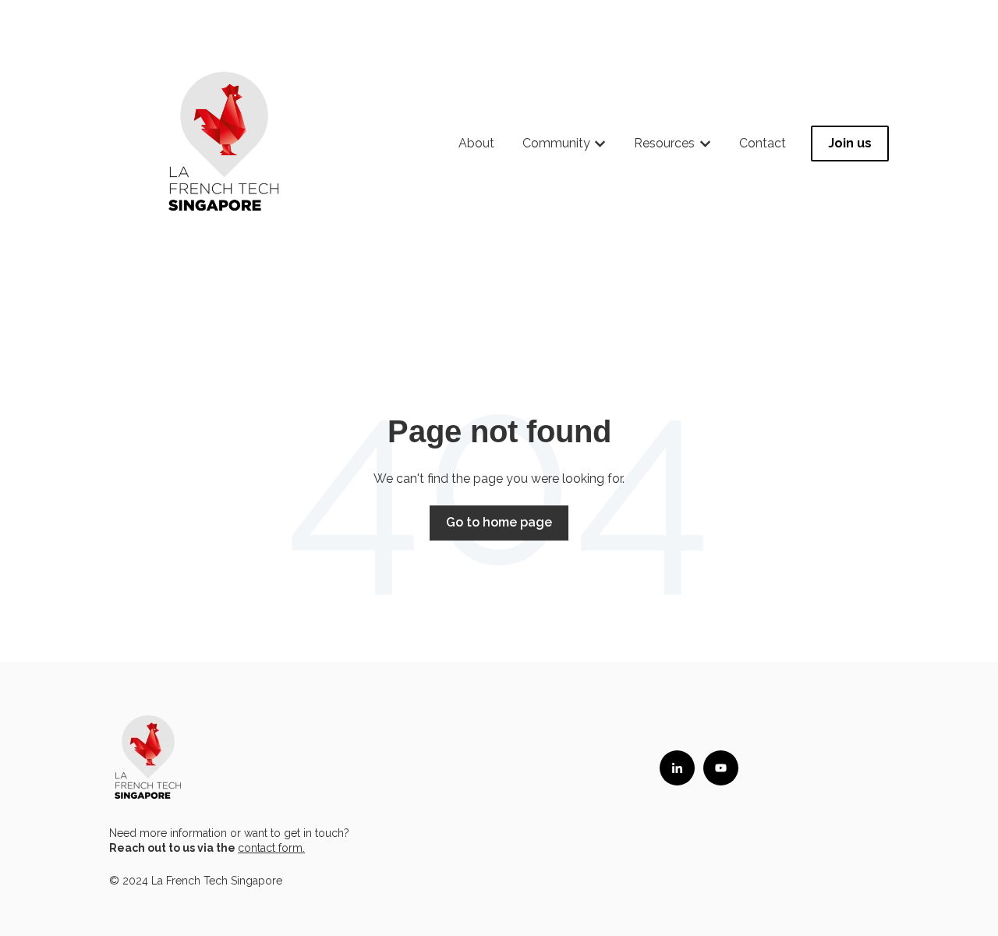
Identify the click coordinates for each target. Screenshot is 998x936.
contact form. (271, 848)
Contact (762, 143)
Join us (850, 143)
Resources (664, 143)
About (476, 143)
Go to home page (499, 522)
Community (556, 143)
